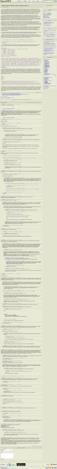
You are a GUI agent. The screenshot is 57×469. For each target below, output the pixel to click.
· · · (14, 150)
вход (48, 0)
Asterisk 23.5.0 (47, 61)
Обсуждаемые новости (49, 39)
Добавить (46, 468)
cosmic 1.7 (46, 71)
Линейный (32, 102)
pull (48, 87)
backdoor (8, 98)
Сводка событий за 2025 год (47, 25)
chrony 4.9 (46, 60)
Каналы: (44, 13)
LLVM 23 (46, 70)
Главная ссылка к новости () (11, 93)
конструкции (17, 32)
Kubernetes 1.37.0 (47, 66)
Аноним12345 (6, 413)
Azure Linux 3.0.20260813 (48, 80)
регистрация (50, 0)
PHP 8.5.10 (46, 69)
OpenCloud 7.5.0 (47, 74)
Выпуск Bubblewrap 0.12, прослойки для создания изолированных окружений (50, 43)
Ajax (26, 102)
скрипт (6, 28)
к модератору (19, 127)
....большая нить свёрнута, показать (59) (8, 117)
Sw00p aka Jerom (6, 225)
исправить (37, 92)
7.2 (45, 87)
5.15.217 (44, 86)
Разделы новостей (46, 14)
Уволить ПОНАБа (8, 177)
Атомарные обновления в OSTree (50, 36)
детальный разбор (16, 34)
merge (47, 87)
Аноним (5, 127)
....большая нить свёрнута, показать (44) (8, 108)
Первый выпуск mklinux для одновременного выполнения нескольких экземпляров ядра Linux (49, 23)
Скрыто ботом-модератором (14, 155)
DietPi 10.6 (46, 81)
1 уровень (29, 102)
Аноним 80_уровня (6, 402)
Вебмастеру (55, 468)
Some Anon (5, 360)
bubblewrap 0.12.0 (47, 65)
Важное (49, 20)
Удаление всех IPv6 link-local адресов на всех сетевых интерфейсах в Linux (50, 34)
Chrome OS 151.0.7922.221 (48, 77)
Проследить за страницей (5, 468)
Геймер (4, 325)
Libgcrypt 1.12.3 (47, 64)
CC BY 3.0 (5, 96)
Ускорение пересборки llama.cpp (50, 35)
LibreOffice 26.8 (47, 63)
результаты (13, 9)
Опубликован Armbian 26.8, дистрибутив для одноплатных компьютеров (50, 48)
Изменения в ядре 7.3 (46, 88)
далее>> (55, 75)
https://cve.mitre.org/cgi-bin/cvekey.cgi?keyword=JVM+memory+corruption (17, 216)
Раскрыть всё (38, 102)
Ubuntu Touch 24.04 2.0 (48, 83)
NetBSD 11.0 (46, 82)
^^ (13, 130)
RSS (41, 102)
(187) (6, 102)
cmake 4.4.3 (46, 72)
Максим (4, 199)
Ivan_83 (4, 384)
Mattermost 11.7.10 (47, 67)
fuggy (4, 437)
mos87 (6, 130)
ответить (15, 127)
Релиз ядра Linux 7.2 (47, 24)
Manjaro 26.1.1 (47, 79)
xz (6, 98)
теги (43, 1)
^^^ (14, 130)
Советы (49, 28)
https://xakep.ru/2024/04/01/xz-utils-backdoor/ (7, 427)
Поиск (42, 1)
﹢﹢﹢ (12, 150)
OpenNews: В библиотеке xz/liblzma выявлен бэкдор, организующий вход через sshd (15, 94)
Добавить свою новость (46, 17)
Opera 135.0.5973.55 (47, 62)
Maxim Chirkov (54, 467)
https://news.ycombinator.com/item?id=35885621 (8, 197)
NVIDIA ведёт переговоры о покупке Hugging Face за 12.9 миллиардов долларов (49, 54)
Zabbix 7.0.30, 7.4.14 (47, 73)
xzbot (29, 86)
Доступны (3, 9)
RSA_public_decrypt (22, 15)
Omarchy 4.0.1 (47, 78)
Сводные (50, 14)
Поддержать (51, 468)
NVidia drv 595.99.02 (47, 59)
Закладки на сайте (3, 467)
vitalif (3, 150)
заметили (10, 32)
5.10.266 (46, 86)
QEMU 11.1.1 (46, 68)
